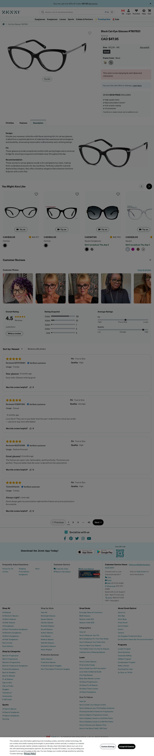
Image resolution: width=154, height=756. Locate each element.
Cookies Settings (108, 746)
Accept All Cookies (126, 746)
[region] (77, 746)
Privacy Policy (30, 753)
